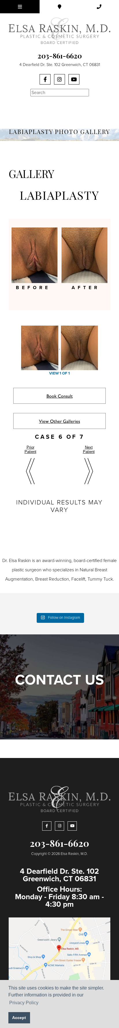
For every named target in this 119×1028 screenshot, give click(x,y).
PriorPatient (30, 449)
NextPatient (89, 449)
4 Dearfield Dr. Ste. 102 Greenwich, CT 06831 (59, 64)
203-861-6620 (60, 56)
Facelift (78, 579)
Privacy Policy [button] (23, 1002)
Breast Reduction (52, 579)
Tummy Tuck (100, 579)
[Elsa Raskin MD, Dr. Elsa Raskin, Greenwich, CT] (59, 30)
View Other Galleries (59, 421)
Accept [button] (19, 1017)
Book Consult (60, 395)
